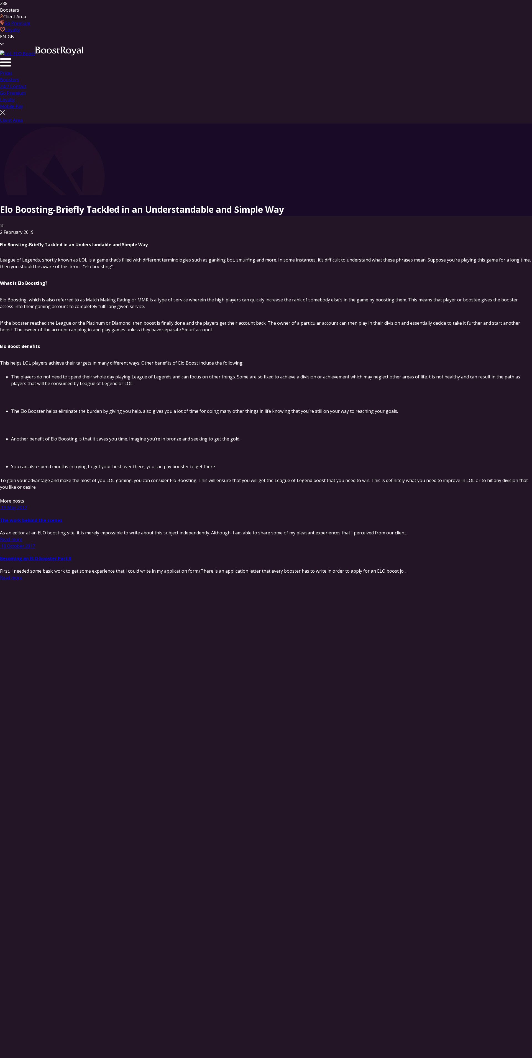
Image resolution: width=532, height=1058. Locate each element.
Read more (11, 539)
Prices (6, 73)
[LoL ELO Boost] (41, 54)
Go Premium (13, 93)
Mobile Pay (11, 106)
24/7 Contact (13, 86)
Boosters (9, 80)
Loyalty (7, 100)
